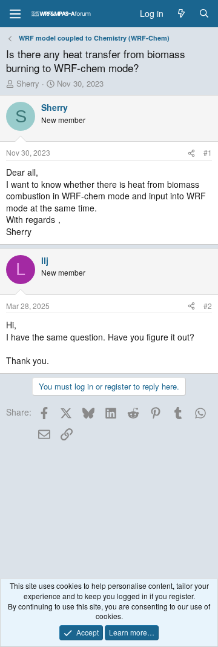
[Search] (204, 14)
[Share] (191, 153)
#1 (207, 152)
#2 (207, 305)
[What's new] (181, 14)
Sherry (27, 83)
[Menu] (15, 14)
